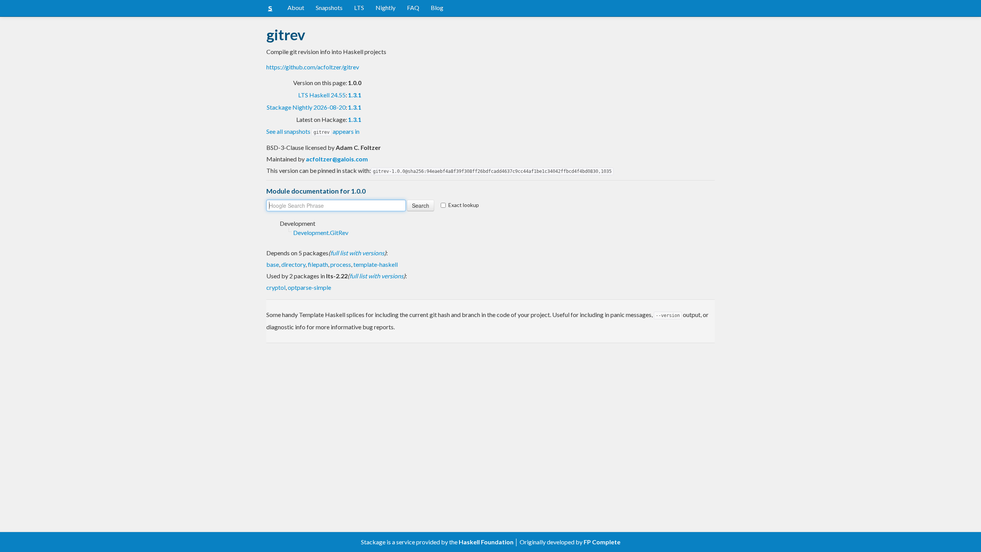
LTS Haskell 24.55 (322, 95)
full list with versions (357, 252)
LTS (359, 7)
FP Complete (602, 541)
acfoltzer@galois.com (337, 159)
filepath (318, 264)
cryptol (275, 287)
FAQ (413, 7)
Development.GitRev (320, 232)
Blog (437, 7)
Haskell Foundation (486, 541)
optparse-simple (309, 287)
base (272, 264)
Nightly (385, 7)
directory (293, 264)
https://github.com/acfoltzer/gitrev (312, 67)
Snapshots (329, 7)
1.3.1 (354, 95)
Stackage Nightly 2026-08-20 (306, 107)
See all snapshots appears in (312, 131)
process (340, 264)
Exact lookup (463, 205)
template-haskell (375, 264)
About (295, 7)
